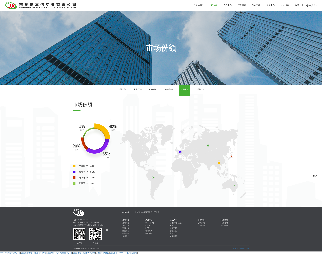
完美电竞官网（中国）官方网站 (33, 253)
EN (315, 5)
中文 (311, 5)
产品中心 (228, 5)
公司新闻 (201, 223)
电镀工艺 (173, 233)
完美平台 (113, 253)
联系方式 (299, 5)
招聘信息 (224, 225)
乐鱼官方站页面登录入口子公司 (147, 212)
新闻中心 (271, 5)
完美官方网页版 (89, 253)
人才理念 (224, 223)
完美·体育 (77, 253)
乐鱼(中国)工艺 (176, 223)
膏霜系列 (148, 231)
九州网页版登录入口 (64, 253)
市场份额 (184, 89)
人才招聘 (285, 5)
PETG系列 (149, 223)
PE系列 (148, 228)
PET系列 (148, 225)
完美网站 (50, 253)
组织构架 (153, 89)
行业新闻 (201, 225)
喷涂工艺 (173, 231)
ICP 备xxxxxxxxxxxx (241, 248)
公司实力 (200, 89)
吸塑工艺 (173, 236)
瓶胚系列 (148, 233)
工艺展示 (242, 5)
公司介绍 (213, 5)
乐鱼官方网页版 (102, 253)
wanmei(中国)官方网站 (128, 253)
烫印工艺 (173, 228)
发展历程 (138, 89)
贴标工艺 (173, 225)
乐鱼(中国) (198, 5)
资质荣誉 (169, 89)
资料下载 (256, 5)
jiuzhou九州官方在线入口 (10, 253)
